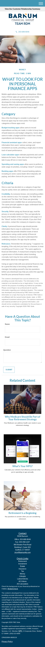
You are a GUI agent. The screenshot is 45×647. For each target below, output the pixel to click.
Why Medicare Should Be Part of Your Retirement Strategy (22, 418)
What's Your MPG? (22, 466)
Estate (22, 566)
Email (7, 337)
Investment (22, 564)
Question (7, 350)
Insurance (22, 569)
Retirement (22, 561)
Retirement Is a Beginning (22, 512)
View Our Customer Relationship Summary (22, 9)
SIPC (20, 631)
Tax (22, 571)
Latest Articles (22, 579)
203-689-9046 (23, 32)
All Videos (23, 581)
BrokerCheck (13, 589)
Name (7, 324)
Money (22, 574)
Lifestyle (22, 576)
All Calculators (22, 584)
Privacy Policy (7, 641)
